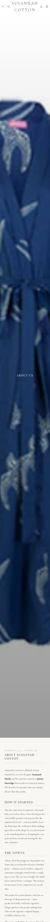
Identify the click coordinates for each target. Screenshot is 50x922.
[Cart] (47, 6)
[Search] (8, 6)
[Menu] (3, 7)
